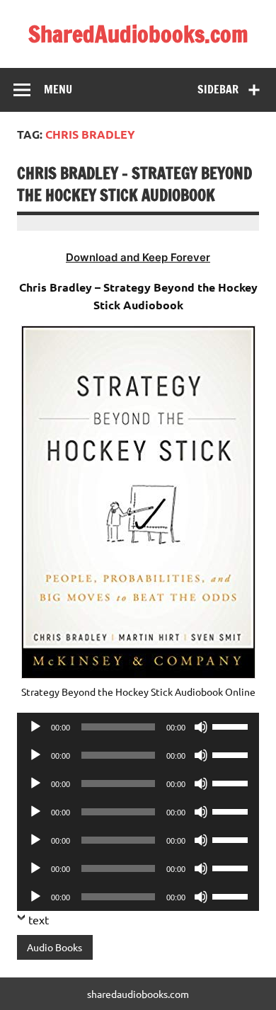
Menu (58, 89)
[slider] (232, 725)
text (38, 919)
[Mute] (201, 727)
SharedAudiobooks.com (138, 34)
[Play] (35, 727)
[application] (138, 727)
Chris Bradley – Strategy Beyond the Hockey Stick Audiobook (134, 184)
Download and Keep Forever (138, 257)
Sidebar (217, 89)
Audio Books (54, 947)
